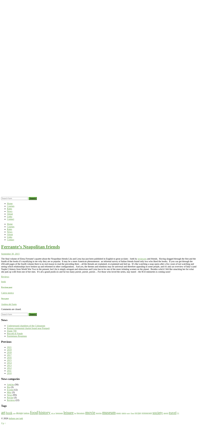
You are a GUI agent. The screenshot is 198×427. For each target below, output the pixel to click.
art (3, 412)
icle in (53, 413)
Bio (8, 387)
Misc (9, 392)
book (3, 281)
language (59, 413)
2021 (9, 347)
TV (178, 413)
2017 (9, 355)
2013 (9, 365)
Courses (10, 206)
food (34, 412)
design (19, 413)
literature (81, 413)
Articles (10, 384)
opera (124, 413)
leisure (68, 413)
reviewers (142, 259)
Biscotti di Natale (15, 333)
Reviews (5, 276)
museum (109, 412)
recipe (138, 413)
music (118, 413)
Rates (9, 208)
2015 (9, 360)
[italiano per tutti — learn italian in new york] (99, 195)
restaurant (147, 413)
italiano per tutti (16, 418)
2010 (9, 373)
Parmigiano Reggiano (17, 336)
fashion (26, 413)
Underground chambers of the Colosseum (26, 325)
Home (10, 203)
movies (99, 413)
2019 (9, 350)
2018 (9, 352)
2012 (9, 368)
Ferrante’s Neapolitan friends (30, 246)
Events (10, 390)
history (44, 412)
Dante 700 (12, 331)
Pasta (132, 413)
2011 (9, 370)
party (128, 413)
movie (90, 412)
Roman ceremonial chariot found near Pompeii (28, 328)
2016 (9, 357)
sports (166, 413)
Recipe (10, 397)
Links (9, 216)
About (10, 214)
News (9, 211)
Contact (10, 219)
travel (172, 413)
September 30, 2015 (10, 254)
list (75, 413)
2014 (9, 363)
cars (14, 413)
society (157, 413)
